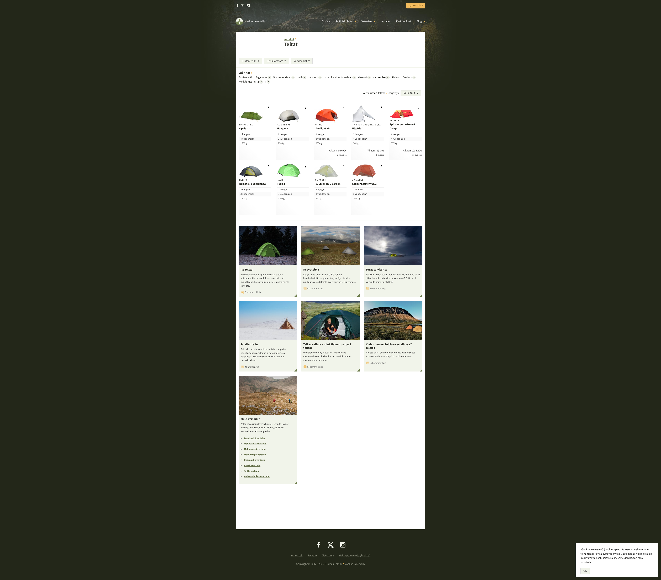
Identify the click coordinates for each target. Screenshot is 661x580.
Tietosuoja (328, 555)
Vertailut (386, 21)
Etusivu (326, 21)
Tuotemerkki (249, 61)
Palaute (312, 555)
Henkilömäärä (275, 61)
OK (585, 571)
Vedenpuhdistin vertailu (257, 476)
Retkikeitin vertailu (254, 460)
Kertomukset (403, 21)
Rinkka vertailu (252, 465)
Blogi (419, 21)
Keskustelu (297, 555)
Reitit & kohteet (344, 21)
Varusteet (367, 21)
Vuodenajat (300, 61)
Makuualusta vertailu (255, 443)
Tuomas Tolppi (333, 564)
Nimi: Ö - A (409, 93)
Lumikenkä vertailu (254, 438)
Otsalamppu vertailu (255, 454)
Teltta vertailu (251, 471)
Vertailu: (418, 5)
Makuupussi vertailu (255, 449)
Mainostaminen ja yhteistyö (354, 555)
